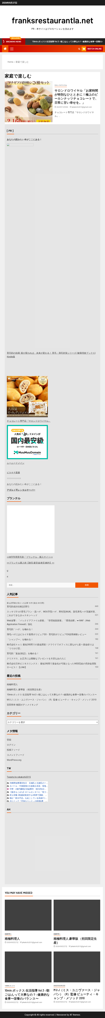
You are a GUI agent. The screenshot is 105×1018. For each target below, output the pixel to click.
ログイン (11, 744)
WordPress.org (14, 760)
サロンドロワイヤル (61, 85)
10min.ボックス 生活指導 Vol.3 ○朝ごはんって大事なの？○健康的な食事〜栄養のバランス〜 (52, 694)
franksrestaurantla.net (52, 20)
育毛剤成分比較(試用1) (18, 606)
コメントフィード (15, 755)
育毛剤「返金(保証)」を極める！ (23, 653)
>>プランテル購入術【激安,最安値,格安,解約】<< (30, 563)
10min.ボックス (10, 986)
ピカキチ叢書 (13, 472)
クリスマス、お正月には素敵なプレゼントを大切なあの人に (36, 658)
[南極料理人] (28, 915)
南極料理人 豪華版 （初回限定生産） (25, 689)
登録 (9, 739)
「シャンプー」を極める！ (20, 639)
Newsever (61, 1014)
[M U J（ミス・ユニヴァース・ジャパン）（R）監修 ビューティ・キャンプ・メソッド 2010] (77, 966)
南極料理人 (12, 684)
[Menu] (11, 48)
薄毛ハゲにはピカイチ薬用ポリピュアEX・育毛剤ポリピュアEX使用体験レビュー (46, 634)
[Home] (5, 49)
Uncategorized (59, 985)
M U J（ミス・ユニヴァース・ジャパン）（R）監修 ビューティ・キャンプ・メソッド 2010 (51, 699)
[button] (11, 48)
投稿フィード (13, 750)
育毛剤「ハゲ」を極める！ (20, 629)
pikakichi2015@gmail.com (82, 107)
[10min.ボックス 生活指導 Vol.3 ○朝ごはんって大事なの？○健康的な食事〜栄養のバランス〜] (28, 966)
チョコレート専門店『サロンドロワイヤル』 (29, 421)
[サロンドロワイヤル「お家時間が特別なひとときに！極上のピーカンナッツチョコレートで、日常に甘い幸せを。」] (28, 101)
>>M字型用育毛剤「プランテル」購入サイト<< (30, 557)
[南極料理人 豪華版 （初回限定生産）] (77, 915)
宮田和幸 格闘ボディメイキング (22, 704)
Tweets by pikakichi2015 (19, 777)
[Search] (79, 49)
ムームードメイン (15, 463)
